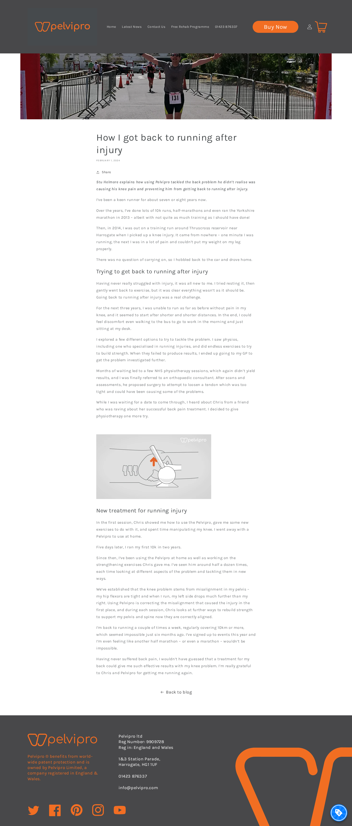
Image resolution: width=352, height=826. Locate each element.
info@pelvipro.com (138, 787)
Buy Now (275, 26)
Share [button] (106, 172)
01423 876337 (133, 776)
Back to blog (179, 692)
